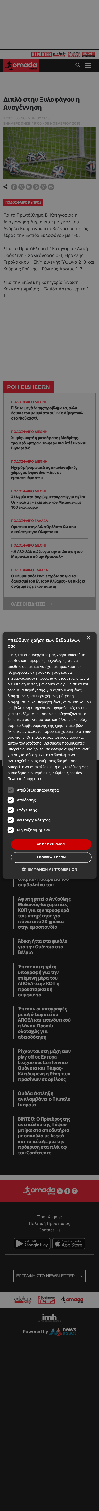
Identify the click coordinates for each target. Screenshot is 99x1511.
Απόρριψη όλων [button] (51, 857)
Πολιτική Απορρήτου (25, 778)
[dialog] (50, 755)
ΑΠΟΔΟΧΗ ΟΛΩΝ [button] (51, 844)
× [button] (88, 638)
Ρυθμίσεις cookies (67, 772)
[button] (49, 870)
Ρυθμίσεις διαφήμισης (58, 761)
